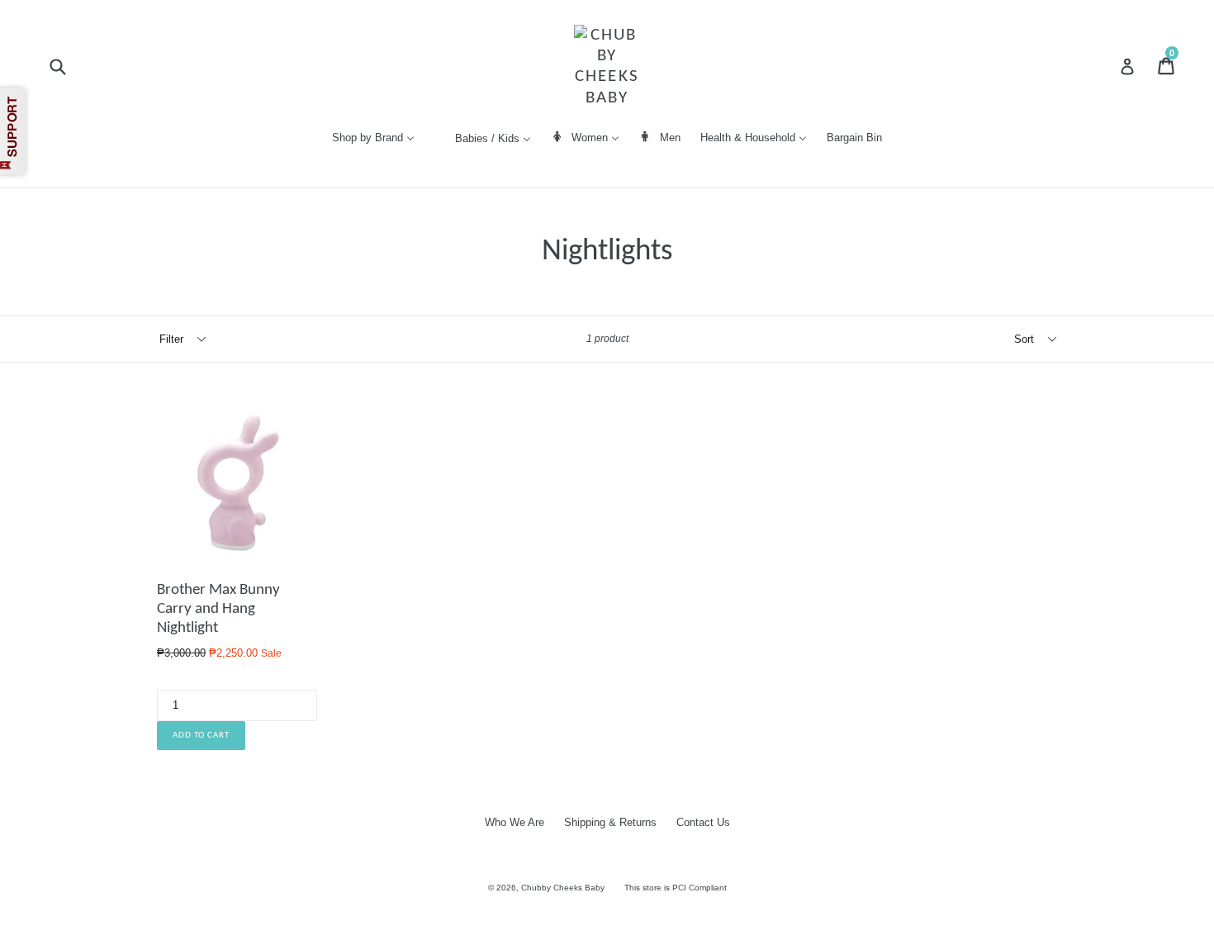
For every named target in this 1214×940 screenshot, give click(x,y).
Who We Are (514, 822)
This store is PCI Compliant (675, 887)
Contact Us (703, 822)
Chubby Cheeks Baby (563, 887)
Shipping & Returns (610, 822)
